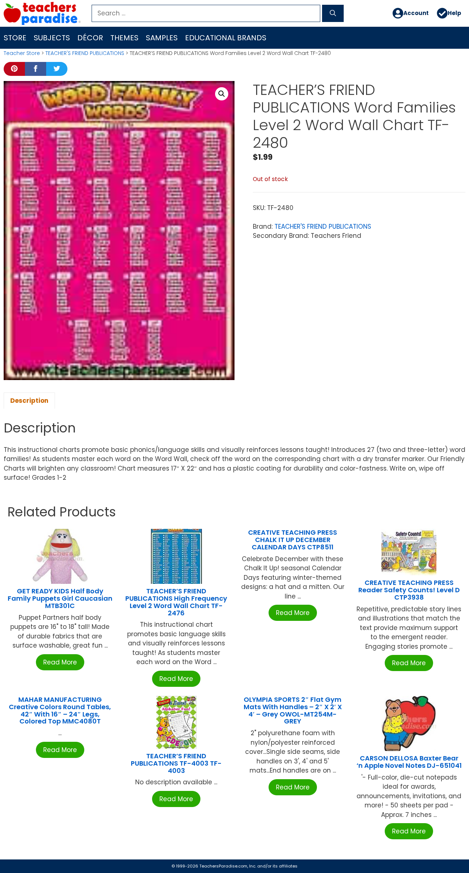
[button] (221, 93)
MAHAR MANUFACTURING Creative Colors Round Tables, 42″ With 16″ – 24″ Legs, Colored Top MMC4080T (60, 710)
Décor (90, 38)
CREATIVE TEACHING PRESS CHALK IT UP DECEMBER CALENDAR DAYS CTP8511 (292, 540)
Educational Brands (225, 38)
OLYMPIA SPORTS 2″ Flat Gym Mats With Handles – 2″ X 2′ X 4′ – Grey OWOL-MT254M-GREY (293, 710)
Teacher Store (22, 53)
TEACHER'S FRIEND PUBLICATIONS (84, 53)
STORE (15, 38)
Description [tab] (29, 400)
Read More (60, 662)
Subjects (52, 38)
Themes (124, 38)
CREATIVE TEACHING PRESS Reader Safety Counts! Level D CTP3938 (409, 590)
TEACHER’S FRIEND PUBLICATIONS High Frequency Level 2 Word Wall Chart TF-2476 (176, 601)
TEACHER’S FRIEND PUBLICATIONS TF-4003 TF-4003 (176, 763)
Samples (162, 38)
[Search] (333, 13)
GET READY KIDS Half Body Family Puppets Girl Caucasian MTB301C (60, 598)
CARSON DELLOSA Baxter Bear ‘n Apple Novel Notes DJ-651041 (409, 762)
